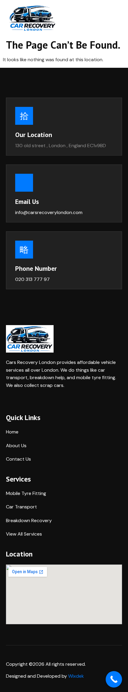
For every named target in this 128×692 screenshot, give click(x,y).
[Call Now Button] (114, 679)
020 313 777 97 (32, 279)
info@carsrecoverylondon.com (48, 212)
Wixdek (76, 676)
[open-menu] (118, 18)
